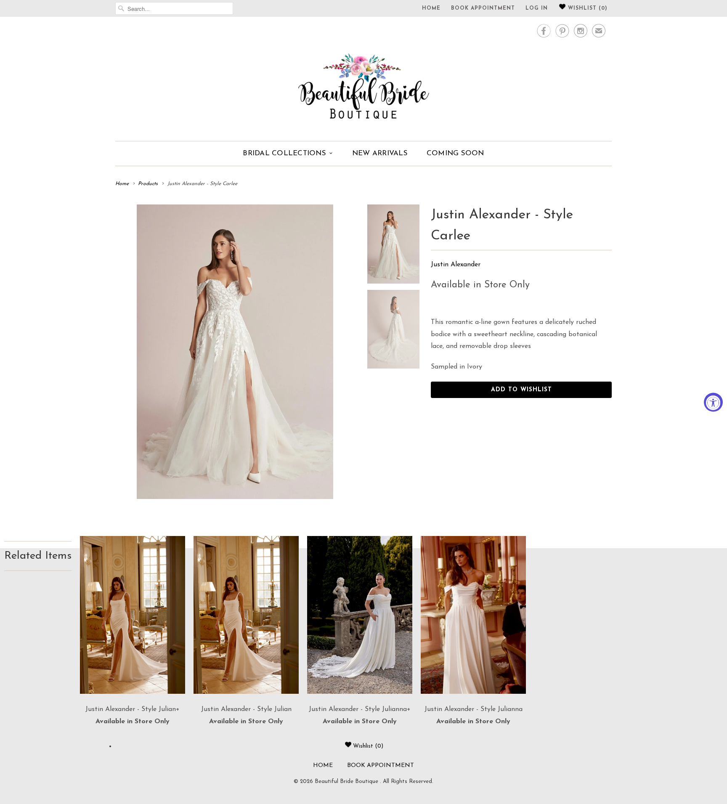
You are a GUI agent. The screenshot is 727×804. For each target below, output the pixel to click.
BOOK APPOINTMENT (483, 8)
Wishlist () (587, 8)
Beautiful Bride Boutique (347, 781)
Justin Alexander (455, 264)
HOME (431, 8)
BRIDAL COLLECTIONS (284, 153)
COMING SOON (455, 153)
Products (148, 183)
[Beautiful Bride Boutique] (363, 78)
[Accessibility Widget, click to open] (713, 402)
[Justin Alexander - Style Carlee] (235, 351)
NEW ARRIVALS (380, 153)
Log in (536, 8)
